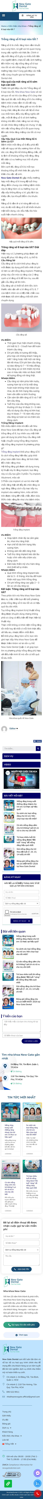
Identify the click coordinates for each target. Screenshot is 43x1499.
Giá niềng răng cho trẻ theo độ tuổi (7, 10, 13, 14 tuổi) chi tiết (27, 852)
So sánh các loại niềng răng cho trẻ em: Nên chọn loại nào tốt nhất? (27, 816)
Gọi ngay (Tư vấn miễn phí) (23, 1325)
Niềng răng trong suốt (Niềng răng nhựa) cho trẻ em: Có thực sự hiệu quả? (27, 939)
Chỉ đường (17, 1071)
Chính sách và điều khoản (10, 1495)
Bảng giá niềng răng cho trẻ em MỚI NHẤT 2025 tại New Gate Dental (27, 864)
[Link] (8, 1483)
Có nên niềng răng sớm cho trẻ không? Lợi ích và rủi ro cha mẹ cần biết (28, 828)
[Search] (38, 748)
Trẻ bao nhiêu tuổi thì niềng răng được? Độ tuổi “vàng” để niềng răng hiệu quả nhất (32, 1182)
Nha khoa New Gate (25, 91)
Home (4, 26)
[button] (3, 15)
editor (13, 728)
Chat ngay (23, 1335)
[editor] (4, 728)
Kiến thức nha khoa (17, 26)
